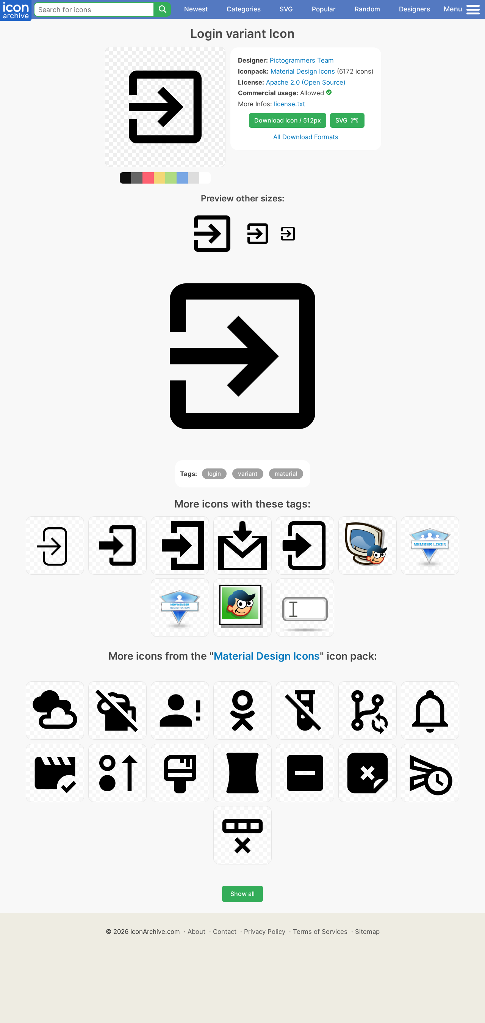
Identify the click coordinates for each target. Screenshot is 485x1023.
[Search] (162, 9)
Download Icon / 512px (287, 120)
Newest (196, 9)
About (196, 931)
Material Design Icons (303, 71)
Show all (242, 893)
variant (248, 473)
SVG (286, 9)
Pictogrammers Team (302, 60)
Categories (244, 9)
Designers (414, 9)
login (214, 473)
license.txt (289, 104)
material (286, 473)
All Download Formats (305, 137)
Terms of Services (320, 931)
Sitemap (367, 931)
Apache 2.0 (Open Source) (306, 82)
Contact (224, 931)
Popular (324, 9)
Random (367, 9)
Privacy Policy (264, 931)
